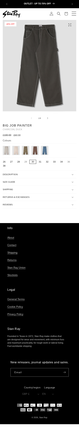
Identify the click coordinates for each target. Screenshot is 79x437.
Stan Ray (43, 417)
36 (69, 162)
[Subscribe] (64, 372)
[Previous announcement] (7, 4)
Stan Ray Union (16, 267)
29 (26, 162)
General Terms (16, 299)
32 (47, 162)
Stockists (12, 275)
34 (61, 162)
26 (4, 162)
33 (54, 162)
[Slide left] (31, 118)
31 (40, 162)
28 (18, 162)
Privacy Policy (15, 314)
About (10, 237)
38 (4, 166)
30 (33, 162)
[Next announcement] (72, 4)
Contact (11, 245)
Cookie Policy (15, 306)
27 (11, 162)
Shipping (12, 252)
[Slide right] (48, 118)
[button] (58, 14)
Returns (12, 260)
